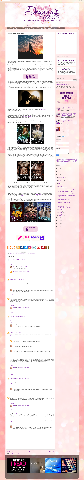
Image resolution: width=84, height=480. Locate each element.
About (13, 28)
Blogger (50, 477)
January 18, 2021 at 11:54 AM (23, 367)
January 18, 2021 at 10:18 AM (20, 357)
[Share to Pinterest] (25, 252)
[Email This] (21, 252)
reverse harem (21, 253)
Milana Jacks (38, 194)
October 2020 (61, 180)
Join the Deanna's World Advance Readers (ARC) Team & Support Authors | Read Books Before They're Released (68, 114)
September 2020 (61, 181)
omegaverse (15, 253)
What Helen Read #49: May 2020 (64, 202)
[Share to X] (23, 252)
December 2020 (61, 177)
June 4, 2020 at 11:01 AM (22, 266)
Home (9, 28)
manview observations (64, 161)
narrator (70, 161)
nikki (11, 332)
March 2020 (60, 212)
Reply (11, 262)
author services (74, 159)
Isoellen (11, 279)
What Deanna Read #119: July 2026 (63, 84)
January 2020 (61, 215)
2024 (59, 170)
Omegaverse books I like (62, 206)
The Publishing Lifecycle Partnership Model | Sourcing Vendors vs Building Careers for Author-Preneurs (67, 121)
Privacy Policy (55, 28)
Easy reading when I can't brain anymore (65, 197)
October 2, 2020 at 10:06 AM (19, 316)
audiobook (70, 159)
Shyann (11, 396)
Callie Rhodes (22, 195)
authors (57, 160)
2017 (59, 220)
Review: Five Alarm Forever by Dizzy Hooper (66, 200)
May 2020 (60, 209)
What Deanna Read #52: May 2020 (64, 207)
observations (75, 161)
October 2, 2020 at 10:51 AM (23, 324)
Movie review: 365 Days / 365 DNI (64, 199)
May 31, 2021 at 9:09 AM (18, 396)
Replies (12, 264)
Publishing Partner (27, 28)
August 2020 (60, 183)
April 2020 (60, 211)
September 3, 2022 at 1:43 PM (23, 425)
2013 (59, 226)
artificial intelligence (65, 159)
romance (25, 253)
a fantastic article (44, 109)
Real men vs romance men (63, 187)
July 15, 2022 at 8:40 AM (19, 413)
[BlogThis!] (22, 252)
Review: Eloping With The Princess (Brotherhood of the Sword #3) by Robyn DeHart (68, 128)
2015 (59, 223)
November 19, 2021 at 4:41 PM (23, 405)
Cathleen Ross (13, 259)
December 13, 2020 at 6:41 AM (18, 332)
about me (59, 159)
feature (11, 253)
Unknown (12, 316)
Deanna (14, 266)
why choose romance (31, 253)
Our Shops (62, 28)
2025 (59, 168)
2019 (59, 217)
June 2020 (60, 186)
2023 (59, 171)
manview (57, 161)
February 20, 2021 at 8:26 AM (23, 378)
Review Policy (48, 28)
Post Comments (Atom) (16, 453)
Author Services (19, 28)
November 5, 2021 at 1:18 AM (23, 271)
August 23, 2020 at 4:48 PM (19, 279)
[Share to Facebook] (24, 252)
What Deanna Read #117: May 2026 (67, 107)
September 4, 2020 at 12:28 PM (23, 307)
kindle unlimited (74, 160)
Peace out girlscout (14, 378)
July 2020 (60, 184)
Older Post (51, 451)
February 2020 (61, 214)
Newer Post (10, 451)
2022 (59, 173)
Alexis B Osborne (41, 198)
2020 (59, 176)
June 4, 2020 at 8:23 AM (20, 259)
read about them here (27, 116)
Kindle (57, 159)
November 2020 (61, 178)
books (66, 160)
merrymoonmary (41, 477)
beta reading (62, 160)
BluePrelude (15, 271)
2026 (59, 167)
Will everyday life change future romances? (66, 191)
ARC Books (41, 28)
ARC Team (35, 28)
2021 (59, 174)
